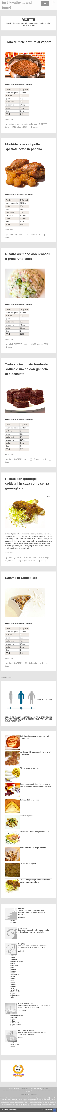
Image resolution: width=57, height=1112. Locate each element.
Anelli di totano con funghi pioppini (33, 848)
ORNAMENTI (22, 928)
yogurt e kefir (15, 1025)
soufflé (13, 986)
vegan (47, 557)
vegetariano (10, 560)
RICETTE (43, 124)
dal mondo (14, 965)
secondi (13, 984)
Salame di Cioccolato (21, 578)
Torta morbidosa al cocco (29, 800)
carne (11, 234)
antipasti (21, 951)
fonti (12, 1042)
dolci (10, 459)
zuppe (12, 997)
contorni (13, 960)
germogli (12, 557)
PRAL (12, 1019)
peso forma (14, 1044)
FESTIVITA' (22, 909)
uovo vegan (14, 1023)
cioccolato (22, 1010)
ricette (12, 1046)
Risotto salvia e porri (28, 864)
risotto (25, 344)
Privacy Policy (24, 1094)
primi (11, 344)
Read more (10, 119)
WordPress (24, 1088)
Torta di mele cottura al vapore (28, 42)
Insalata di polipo (26, 816)
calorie (20, 1038)
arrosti (13, 956)
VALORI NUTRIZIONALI (26, 1031)
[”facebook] (54, 1111)
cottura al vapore (16, 124)
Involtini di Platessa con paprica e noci (34, 832)
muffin (12, 977)
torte (7, 127)
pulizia (12, 1021)
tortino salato (15, 992)
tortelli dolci (14, 990)
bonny (35, 127)
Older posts (6, 677)
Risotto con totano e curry (30, 768)
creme (12, 963)
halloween (21, 917)
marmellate (14, 975)
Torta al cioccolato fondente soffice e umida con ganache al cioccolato (27, 369)
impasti (13, 969)
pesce (12, 979)
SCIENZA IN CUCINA (35, 557)
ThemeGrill (44, 1088)
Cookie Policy (33, 1094)
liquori (12, 973)
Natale (12, 920)
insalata (13, 971)
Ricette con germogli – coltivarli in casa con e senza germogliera (27, 483)
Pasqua (13, 922)
